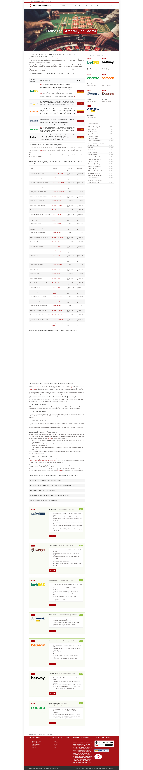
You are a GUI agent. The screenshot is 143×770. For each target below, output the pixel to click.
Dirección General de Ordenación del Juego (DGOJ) (43, 460)
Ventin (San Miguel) (100, 138)
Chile (55, 747)
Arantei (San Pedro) (69, 509)
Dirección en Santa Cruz (57, 314)
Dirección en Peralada (57, 187)
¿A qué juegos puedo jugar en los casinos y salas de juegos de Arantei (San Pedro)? (53, 485)
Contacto (111, 768)
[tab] (57, 480)
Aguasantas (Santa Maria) (100, 157)
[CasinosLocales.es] (41, 6)
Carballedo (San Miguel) (100, 166)
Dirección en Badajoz (57, 251)
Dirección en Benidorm (57, 214)
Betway (41, 135)
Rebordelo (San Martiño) (100, 171)
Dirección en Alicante (57, 209)
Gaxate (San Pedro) (100, 145)
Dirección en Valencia (57, 205)
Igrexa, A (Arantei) (100, 134)
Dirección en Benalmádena (58, 237)
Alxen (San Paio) (100, 129)
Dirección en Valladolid (57, 260)
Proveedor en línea (102, 6)
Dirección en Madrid (56, 196)
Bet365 (41, 84)
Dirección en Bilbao (56, 287)
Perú (55, 745)
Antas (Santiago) (100, 154)
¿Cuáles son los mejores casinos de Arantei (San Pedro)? (45, 480)
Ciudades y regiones (84, 6)
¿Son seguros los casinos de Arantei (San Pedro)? (44, 500)
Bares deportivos (36, 744)
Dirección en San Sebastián (56, 292)
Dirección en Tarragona (57, 178)
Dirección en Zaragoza (57, 296)
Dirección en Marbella (57, 223)
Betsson (42, 109)
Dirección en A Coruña (57, 264)
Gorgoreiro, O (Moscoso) (100, 180)
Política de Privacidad (80, 768)
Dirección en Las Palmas (57, 319)
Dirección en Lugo (56, 273)
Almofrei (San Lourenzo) (100, 175)
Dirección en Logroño (57, 301)
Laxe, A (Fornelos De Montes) (100, 143)
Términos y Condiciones (92, 768)
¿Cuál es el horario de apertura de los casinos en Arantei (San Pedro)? (49, 495)
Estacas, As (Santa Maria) (100, 141)
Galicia (40, 734)
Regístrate (80, 91)
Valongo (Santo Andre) (100, 159)
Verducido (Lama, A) (100, 147)
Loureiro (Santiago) (100, 161)
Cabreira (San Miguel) (100, 127)
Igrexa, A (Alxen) (100, 131)
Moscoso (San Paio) (100, 178)
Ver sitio (52, 535)
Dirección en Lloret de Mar (58, 182)
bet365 (41, 93)
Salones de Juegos (36, 741)
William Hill (42, 118)
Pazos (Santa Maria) (100, 182)
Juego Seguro (84, 760)
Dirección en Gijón (56, 278)
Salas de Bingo (35, 742)
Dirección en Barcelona (57, 173)
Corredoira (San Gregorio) (100, 164)
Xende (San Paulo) (100, 150)
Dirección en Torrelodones (58, 191)
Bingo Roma (32, 389)
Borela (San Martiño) (100, 173)
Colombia (56, 742)
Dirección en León (56, 255)
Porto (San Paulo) (100, 136)
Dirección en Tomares (57, 232)
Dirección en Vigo (56, 269)
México (55, 741)
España (35, 734)
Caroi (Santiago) (100, 168)
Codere (41, 127)
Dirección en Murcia (56, 246)
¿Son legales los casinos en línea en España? (42, 490)
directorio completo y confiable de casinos (60, 59)
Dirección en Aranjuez (57, 200)
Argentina (56, 744)
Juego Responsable (103, 768)
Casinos (93, 6)
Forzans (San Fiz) (100, 152)
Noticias (111, 6)
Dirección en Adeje (56, 305)
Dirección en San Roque (57, 228)
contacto (59, 470)
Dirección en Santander (57, 282)
